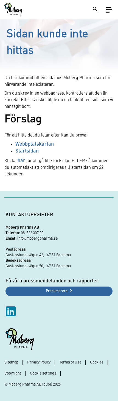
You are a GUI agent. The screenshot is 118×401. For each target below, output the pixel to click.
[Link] (13, 10)
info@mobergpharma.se (37, 238)
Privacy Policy (38, 362)
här (21, 160)
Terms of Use (70, 362)
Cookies (96, 362)
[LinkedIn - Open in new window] (11, 311)
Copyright (12, 373)
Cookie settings (43, 373)
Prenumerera (57, 291)
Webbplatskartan (34, 144)
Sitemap (11, 362)
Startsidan (27, 151)
